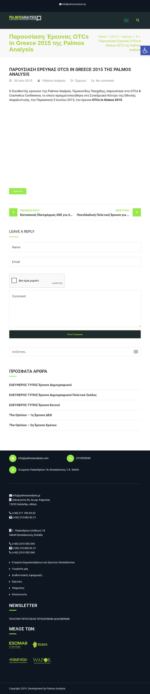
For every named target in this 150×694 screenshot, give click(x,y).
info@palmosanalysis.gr (74, 4)
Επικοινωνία (19, 594)
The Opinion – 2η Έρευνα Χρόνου (33, 425)
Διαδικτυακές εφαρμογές (27, 575)
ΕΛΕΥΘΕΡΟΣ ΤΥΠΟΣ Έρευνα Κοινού (34, 405)
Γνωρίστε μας (20, 568)
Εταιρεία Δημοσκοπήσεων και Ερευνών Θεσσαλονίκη (43, 562)
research (18, 191)
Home (102, 36)
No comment (105, 80)
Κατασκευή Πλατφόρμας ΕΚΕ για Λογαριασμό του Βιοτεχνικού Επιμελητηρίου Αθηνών (47, 213)
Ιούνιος (127, 36)
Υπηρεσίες (18, 587)
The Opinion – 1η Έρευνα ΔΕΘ (30, 415)
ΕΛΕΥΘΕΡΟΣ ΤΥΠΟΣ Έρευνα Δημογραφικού (40, 385)
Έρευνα (80, 80)
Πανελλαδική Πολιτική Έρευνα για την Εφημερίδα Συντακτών (109, 213)
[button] (145, 50)
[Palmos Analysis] (25, 18)
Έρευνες (17, 581)
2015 (114, 36)
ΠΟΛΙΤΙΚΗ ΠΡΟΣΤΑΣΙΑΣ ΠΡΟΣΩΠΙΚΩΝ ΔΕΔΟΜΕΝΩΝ (39, 618)
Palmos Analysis (53, 80)
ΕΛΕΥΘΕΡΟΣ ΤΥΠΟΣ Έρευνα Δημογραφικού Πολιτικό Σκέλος (53, 395)
